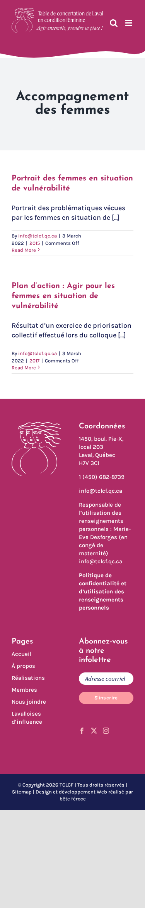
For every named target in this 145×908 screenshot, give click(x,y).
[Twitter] (94, 731)
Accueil (21, 653)
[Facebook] (82, 731)
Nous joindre (29, 701)
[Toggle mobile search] (114, 23)
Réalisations (28, 677)
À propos (23, 665)
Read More (24, 250)
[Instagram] (106, 731)
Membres (24, 689)
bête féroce (73, 799)
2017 (34, 361)
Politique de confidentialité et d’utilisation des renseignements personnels (102, 591)
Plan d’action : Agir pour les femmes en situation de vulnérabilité (63, 296)
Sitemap (22, 792)
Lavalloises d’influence (27, 717)
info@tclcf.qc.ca (37, 236)
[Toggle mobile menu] (129, 23)
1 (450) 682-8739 (102, 476)
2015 (34, 243)
